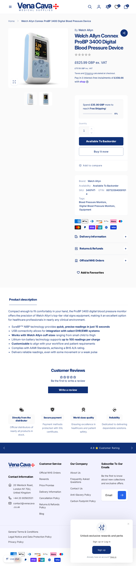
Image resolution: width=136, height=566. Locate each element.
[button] (10, 6)
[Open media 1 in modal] (38, 58)
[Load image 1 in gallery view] (30, 99)
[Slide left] (4, 448)
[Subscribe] (122, 495)
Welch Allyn (84, 30)
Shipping (89, 73)
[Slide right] (131, 448)
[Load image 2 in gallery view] (45, 99)
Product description (23, 299)
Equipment (85, 209)
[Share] (124, 33)
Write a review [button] (68, 390)
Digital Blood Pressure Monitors (97, 205)
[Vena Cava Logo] (21, 467)
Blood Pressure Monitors (92, 202)
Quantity (83, 123)
